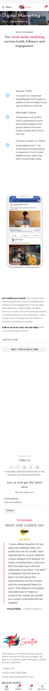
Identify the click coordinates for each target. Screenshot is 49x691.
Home (5, 21)
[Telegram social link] (37, 467)
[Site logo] (24, 6)
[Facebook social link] (11, 467)
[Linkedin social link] (31, 467)
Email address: (11, 498)
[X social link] (18, 467)
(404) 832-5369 (18, 672)
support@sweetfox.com (21, 676)
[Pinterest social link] (24, 467)
